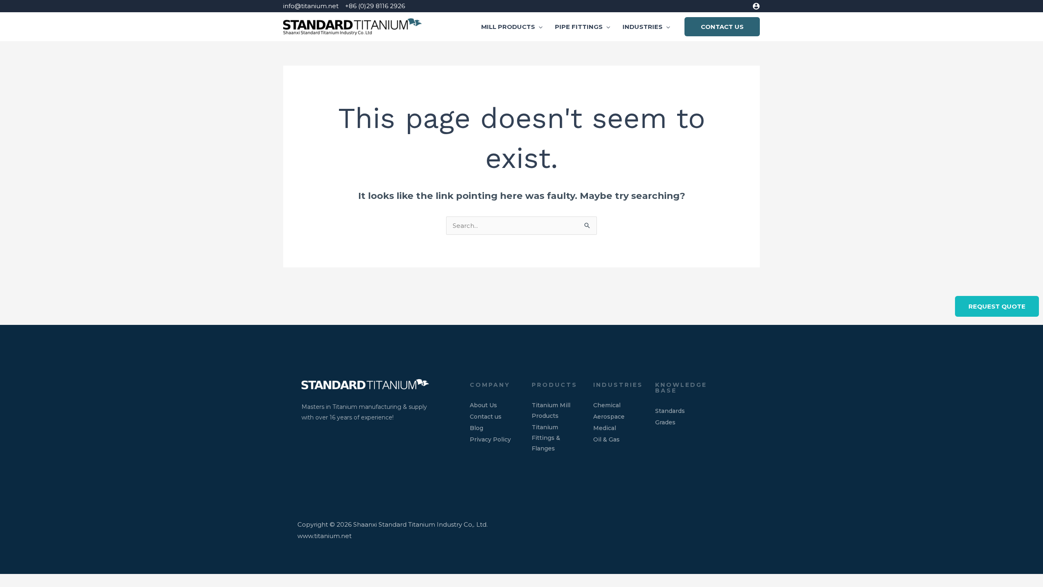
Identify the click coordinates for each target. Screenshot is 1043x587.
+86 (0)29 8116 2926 (375, 6)
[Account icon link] (756, 6)
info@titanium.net (311, 6)
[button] (539, 27)
